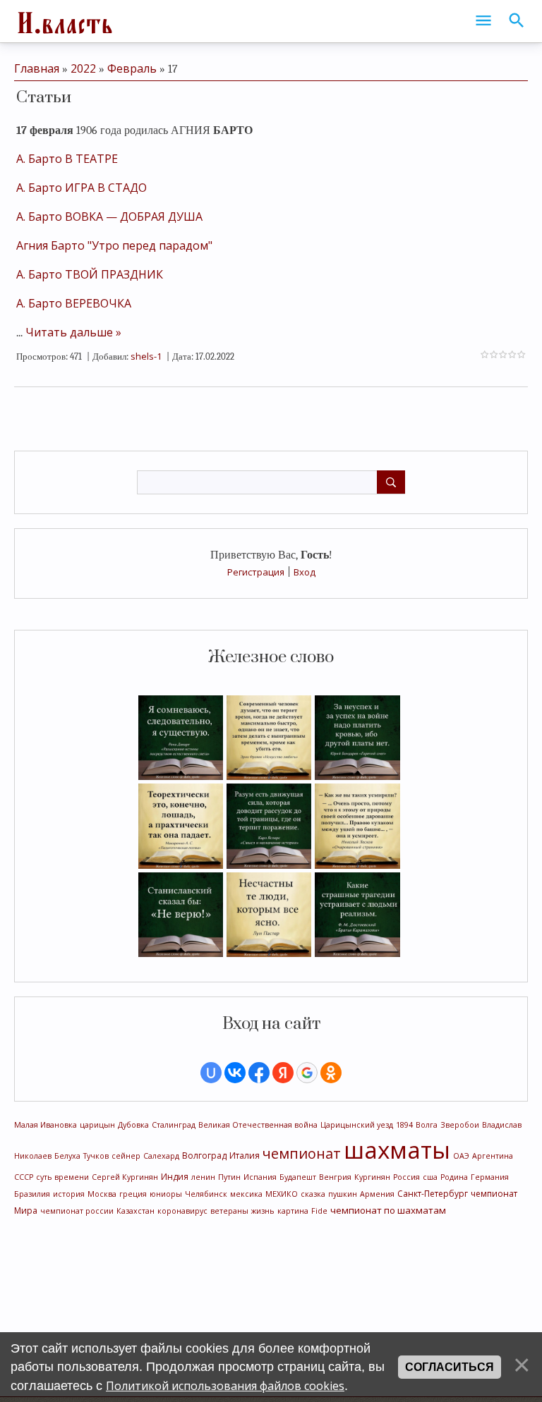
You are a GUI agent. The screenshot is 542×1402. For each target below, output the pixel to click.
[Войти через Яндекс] (283, 1072)
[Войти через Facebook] (259, 1072)
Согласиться (449, 1367)
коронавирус (182, 1211)
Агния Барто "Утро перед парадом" (114, 245)
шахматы (397, 1149)
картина (292, 1211)
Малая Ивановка (45, 1125)
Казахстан (135, 1211)
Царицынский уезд (356, 1125)
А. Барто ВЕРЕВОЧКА (73, 303)
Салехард (161, 1156)
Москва (102, 1194)
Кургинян (372, 1177)
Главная (36, 68)
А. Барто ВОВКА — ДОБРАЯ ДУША (109, 216)
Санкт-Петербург (432, 1194)
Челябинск (206, 1194)
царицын (97, 1125)
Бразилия (32, 1194)
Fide (319, 1211)
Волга (427, 1125)
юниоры (166, 1194)
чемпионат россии (77, 1211)
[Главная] (63, 21)
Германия (490, 1177)
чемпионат (302, 1153)
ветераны (229, 1211)
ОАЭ (461, 1156)
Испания (260, 1177)
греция (133, 1194)
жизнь (263, 1211)
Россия (406, 1177)
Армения (377, 1194)
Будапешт (297, 1177)
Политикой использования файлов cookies (225, 1386)
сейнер (126, 1156)
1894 (404, 1125)
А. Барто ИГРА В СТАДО (81, 187)
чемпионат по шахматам (388, 1210)
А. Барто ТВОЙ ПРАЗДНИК (89, 274)
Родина (454, 1177)
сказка (313, 1194)
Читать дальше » (73, 332)
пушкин (342, 1194)
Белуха (67, 1156)
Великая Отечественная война (258, 1125)
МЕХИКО (281, 1194)
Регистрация (255, 572)
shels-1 (146, 356)
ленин (203, 1177)
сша (430, 1177)
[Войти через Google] (307, 1072)
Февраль (132, 68)
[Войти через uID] (211, 1072)
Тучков (96, 1156)
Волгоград (204, 1156)
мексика (246, 1194)
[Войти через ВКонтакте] (235, 1072)
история (69, 1194)
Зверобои (459, 1125)
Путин (229, 1177)
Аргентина (492, 1156)
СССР (23, 1177)
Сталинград (173, 1125)
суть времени (62, 1177)
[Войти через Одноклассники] (331, 1072)
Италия (244, 1156)
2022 (83, 68)
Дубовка (133, 1125)
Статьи (43, 97)
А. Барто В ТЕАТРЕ (67, 158)
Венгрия (335, 1177)
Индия (174, 1177)
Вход (304, 572)
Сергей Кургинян (125, 1177)
